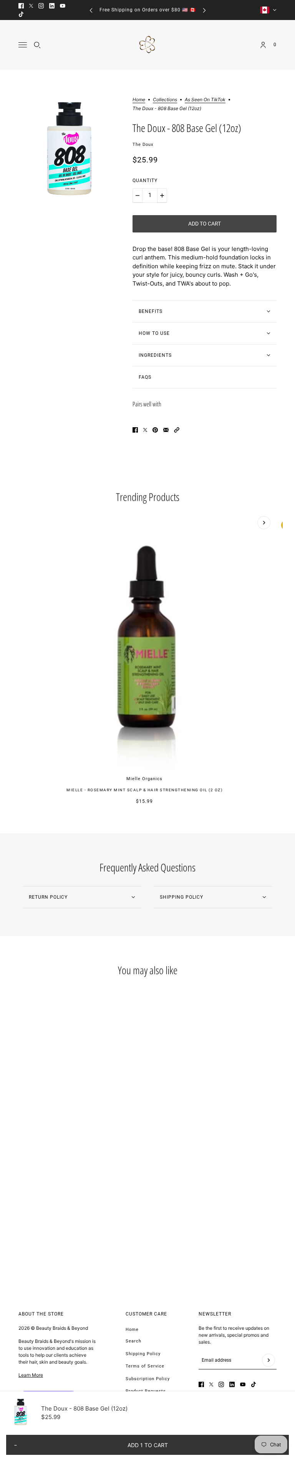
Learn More (30, 1375)
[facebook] (21, 6)
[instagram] (41, 6)
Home (139, 99)
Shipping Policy (143, 1353)
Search (133, 1341)
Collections (165, 99)
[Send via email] (166, 430)
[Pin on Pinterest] (155, 430)
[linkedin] (52, 6)
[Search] (37, 45)
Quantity (145, 180)
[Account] (263, 45)
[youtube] (62, 6)
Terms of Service (145, 1366)
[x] (31, 5)
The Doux (143, 144)
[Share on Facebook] (135, 430)
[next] (204, 10)
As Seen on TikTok (205, 99)
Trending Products (147, 497)
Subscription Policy (148, 1378)
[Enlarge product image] (69, 148)
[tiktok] (21, 14)
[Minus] (138, 195)
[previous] (91, 10)
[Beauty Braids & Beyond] (147, 44)
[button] (176, 430)
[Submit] (268, 1360)
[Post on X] (145, 429)
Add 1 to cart (148, 1445)
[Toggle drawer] (22, 44)
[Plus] (162, 195)
